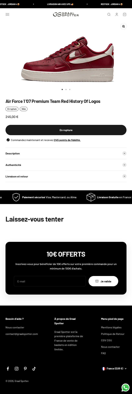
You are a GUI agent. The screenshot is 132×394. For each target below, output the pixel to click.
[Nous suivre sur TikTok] (34, 368)
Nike (24, 109)
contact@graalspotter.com (22, 333)
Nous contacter (15, 327)
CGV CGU (106, 340)
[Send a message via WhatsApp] (125, 387)
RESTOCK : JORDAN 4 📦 (109, 4)
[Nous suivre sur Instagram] (16, 368)
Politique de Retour (112, 333)
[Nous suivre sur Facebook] (8, 368)
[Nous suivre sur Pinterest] (25, 368)
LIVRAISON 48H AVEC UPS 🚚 (58, 4)
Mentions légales (111, 327)
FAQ (103, 353)
